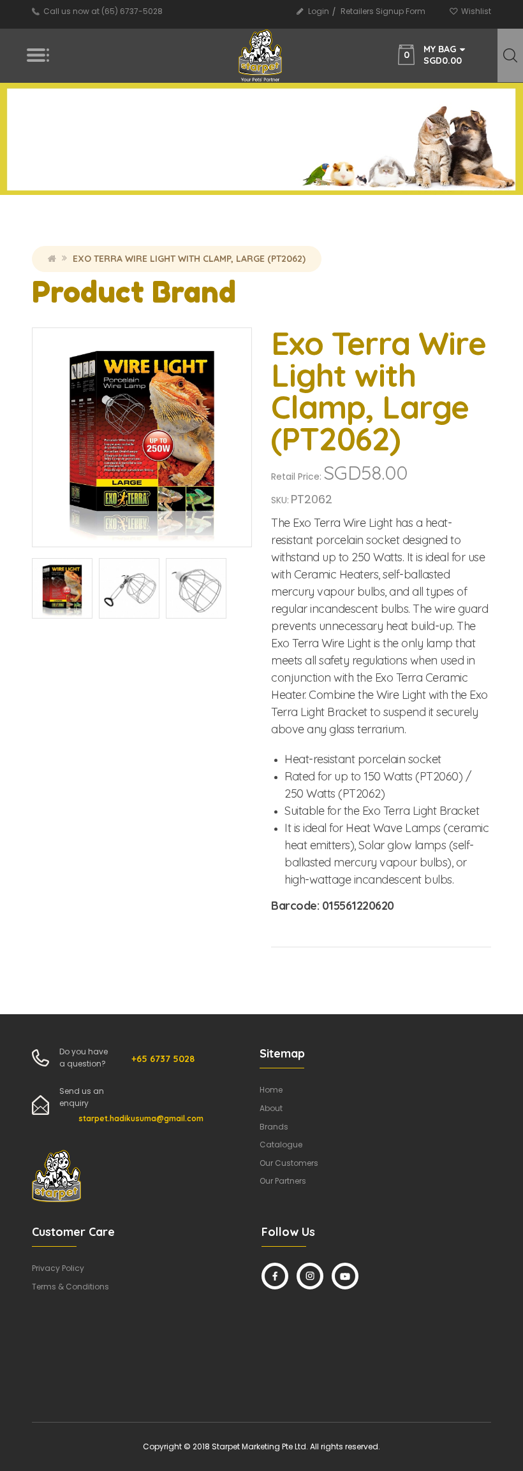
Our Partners (283, 1180)
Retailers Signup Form (383, 11)
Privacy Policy (58, 1268)
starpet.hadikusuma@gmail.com (140, 1118)
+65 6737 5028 (163, 1059)
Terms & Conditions (70, 1286)
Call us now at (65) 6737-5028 (103, 11)
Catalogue (281, 1144)
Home (52, 258)
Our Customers (289, 1163)
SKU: (280, 500)
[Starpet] (260, 56)
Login (318, 11)
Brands (274, 1126)
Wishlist (476, 11)
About (271, 1108)
